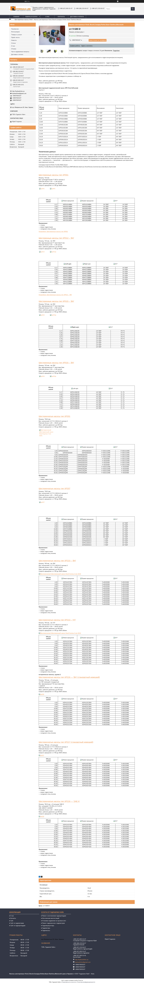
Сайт (11, 920)
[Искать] (133, 9)
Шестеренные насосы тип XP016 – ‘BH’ (56, 363)
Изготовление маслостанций (50, 918)
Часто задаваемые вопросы (20, 51)
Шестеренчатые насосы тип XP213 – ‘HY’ (57, 620)
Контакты (61, 16)
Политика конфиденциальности (86, 982)
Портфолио (15, 29)
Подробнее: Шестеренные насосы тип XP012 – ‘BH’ (55, 295)
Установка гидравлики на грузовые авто (54, 920)
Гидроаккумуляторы (48, 925)
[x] (41, 877)
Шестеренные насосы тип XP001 (53, 175)
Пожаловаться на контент (69, 982)
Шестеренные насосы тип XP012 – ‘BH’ (56, 238)
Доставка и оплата (77, 16)
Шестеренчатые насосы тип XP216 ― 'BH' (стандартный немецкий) (69, 677)
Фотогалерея (15, 32)
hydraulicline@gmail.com (19, 93)
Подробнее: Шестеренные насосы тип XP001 (53, 231)
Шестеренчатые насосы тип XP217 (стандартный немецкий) (66, 742)
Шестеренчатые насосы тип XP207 (54, 488)
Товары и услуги (31, 16)
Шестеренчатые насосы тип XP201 (54, 416)
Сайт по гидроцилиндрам (17, 925)
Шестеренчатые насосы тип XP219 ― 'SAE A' (59, 801)
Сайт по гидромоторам (17, 923)
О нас (47, 16)
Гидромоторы (46, 928)
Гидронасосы (46, 930)
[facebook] (39, 877)
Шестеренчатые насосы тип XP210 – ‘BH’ (57, 561)
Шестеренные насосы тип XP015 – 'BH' (56, 301)
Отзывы (13, 49)
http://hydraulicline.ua (18, 91)
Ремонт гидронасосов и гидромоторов (53, 923)
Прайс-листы (15, 37)
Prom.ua (80, 980)
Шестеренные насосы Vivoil (23, 19)
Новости (14, 40)
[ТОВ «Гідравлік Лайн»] (20, 10)
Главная (16, 16)
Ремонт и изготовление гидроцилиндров (54, 916)
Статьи (13, 43)
